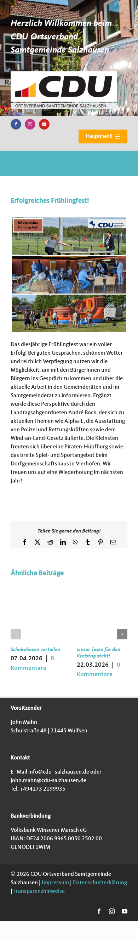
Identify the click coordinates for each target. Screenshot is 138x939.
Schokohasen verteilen (35, 650)
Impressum (55, 883)
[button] (16, 634)
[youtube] (44, 124)
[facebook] (16, 124)
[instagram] (30, 124)
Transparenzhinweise (39, 891)
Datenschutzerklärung (99, 883)
